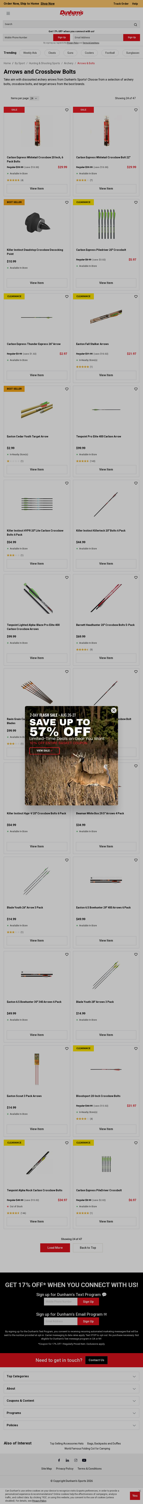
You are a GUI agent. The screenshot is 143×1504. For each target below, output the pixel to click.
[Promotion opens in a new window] (71, 755)
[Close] (114, 710)
